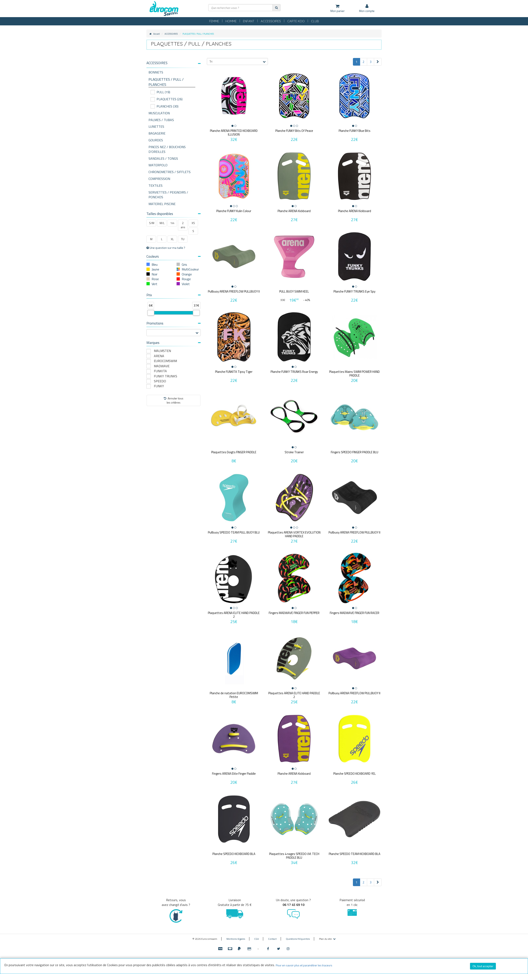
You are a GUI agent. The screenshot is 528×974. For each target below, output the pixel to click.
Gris (184, 264)
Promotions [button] (154, 323)
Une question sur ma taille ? (167, 248)
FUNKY (159, 386)
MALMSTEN (162, 350)
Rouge (186, 278)
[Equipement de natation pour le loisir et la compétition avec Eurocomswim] (164, 9)
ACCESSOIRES (271, 21)
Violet (186, 283)
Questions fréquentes (298, 939)
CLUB (315, 21)
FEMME (214, 21)
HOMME (231, 21)
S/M (151, 223)
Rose (155, 278)
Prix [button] (149, 295)
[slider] (150, 313)
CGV (256, 939)
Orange (187, 274)
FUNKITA (160, 371)
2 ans (183, 225)
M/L (162, 223)
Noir (154, 274)
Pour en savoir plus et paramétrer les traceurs (304, 965)
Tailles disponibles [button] (159, 213)
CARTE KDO (296, 21)
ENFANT (248, 21)
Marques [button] (152, 342)
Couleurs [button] (152, 256)
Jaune (155, 269)
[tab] (173, 64)
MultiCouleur (190, 269)
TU (182, 239)
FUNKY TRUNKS (165, 376)
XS (193, 223)
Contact (272, 939)
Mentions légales (235, 939)
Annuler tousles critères (175, 400)
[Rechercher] (276, 7)
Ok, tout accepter (483, 966)
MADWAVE (162, 366)
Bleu (155, 264)
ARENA (159, 356)
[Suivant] (378, 62)
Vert (154, 283)
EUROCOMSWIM (165, 361)
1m (172, 223)
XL (172, 239)
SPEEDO (160, 381)
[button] (173, 63)
